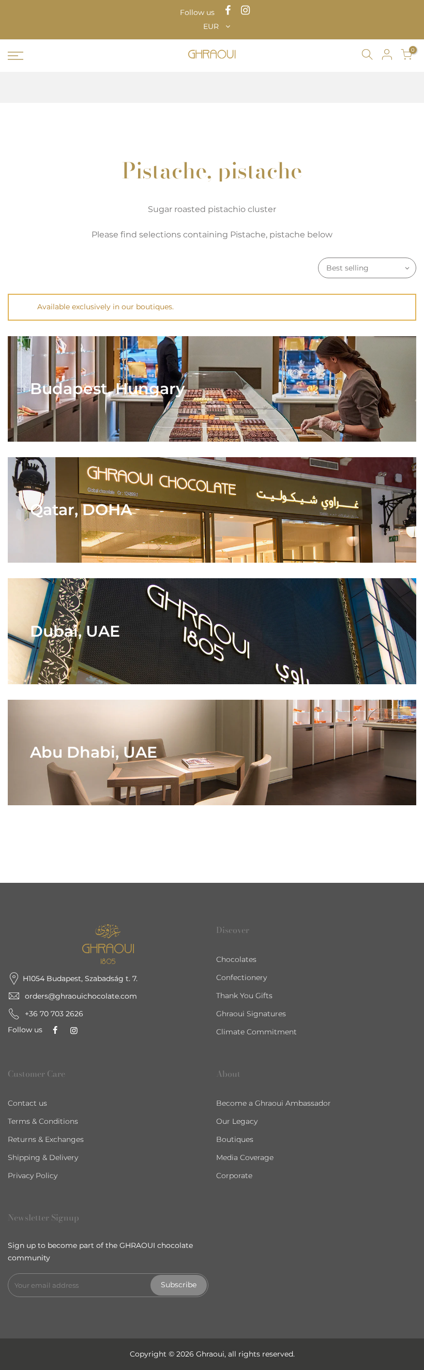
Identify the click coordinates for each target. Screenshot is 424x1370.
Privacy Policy (32, 1175)
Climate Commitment (256, 1031)
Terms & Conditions (43, 1121)
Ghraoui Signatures (251, 1013)
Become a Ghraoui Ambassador (273, 1103)
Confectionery (241, 977)
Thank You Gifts (244, 995)
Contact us (27, 1103)
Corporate (234, 1175)
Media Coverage (245, 1157)
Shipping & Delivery (43, 1157)
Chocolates (236, 959)
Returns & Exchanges (46, 1139)
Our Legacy (237, 1121)
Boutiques (234, 1139)
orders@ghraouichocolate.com (81, 996)
